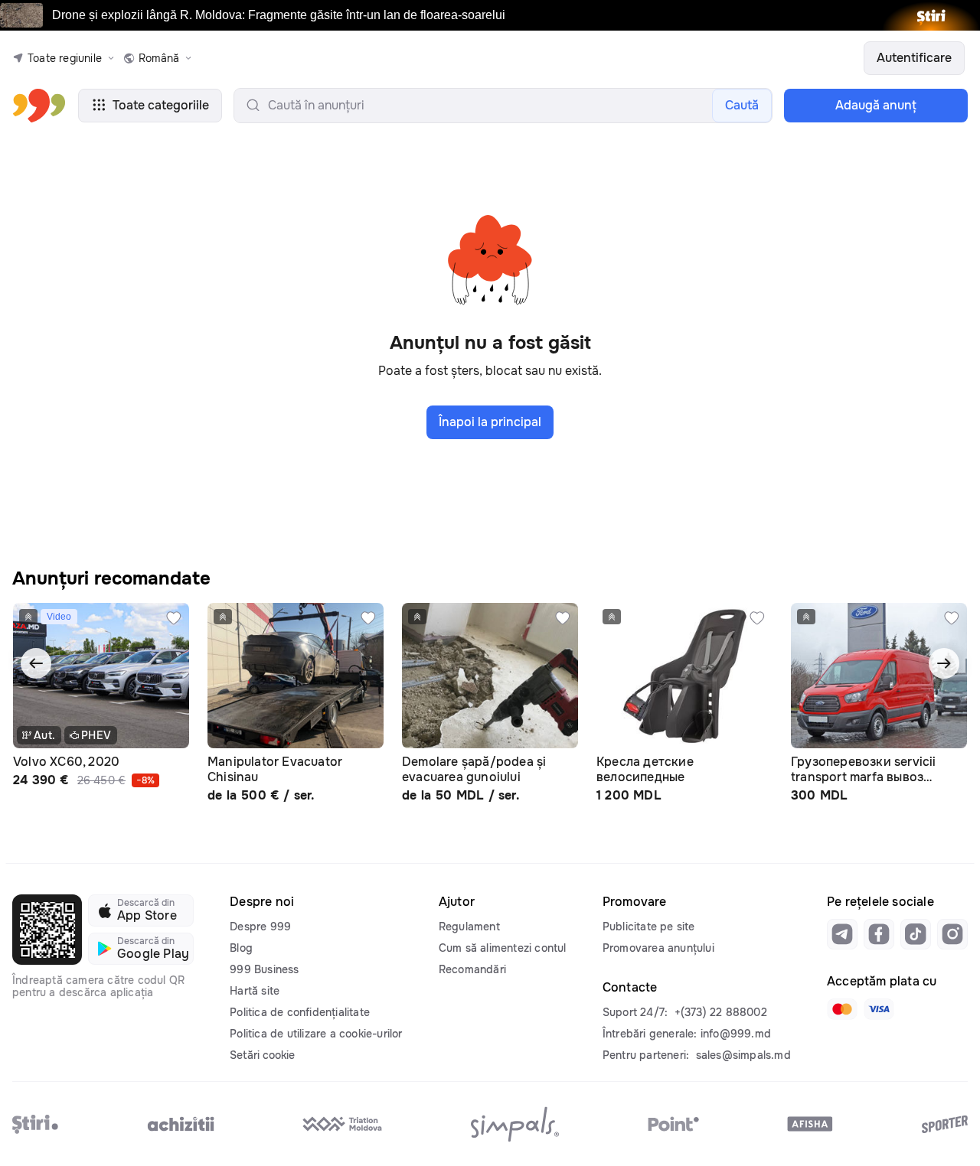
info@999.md (736, 1034)
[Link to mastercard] (842, 1009)
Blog (241, 948)
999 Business (264, 969)
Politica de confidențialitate (300, 1012)
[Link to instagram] (952, 934)
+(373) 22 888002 (721, 1012)
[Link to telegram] (842, 934)
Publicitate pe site (649, 926)
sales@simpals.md (743, 1055)
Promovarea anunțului (658, 948)
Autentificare (914, 58)
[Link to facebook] (879, 934)
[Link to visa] (879, 1009)
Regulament (469, 926)
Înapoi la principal (490, 422)
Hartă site (254, 991)
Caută (742, 105)
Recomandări (472, 969)
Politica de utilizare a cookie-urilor (316, 1034)
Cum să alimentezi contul (503, 948)
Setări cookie (262, 1055)
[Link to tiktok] (915, 934)
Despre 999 (260, 926)
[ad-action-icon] (174, 618)
